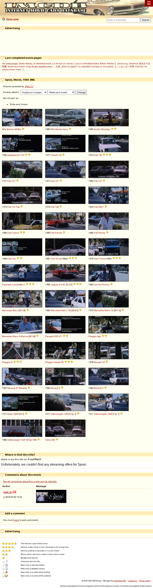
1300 (66, 414)
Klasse (24, 336)
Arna (65, 129)
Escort (59, 258)
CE (112, 310)
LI (24, 284)
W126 (32, 336)
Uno (14, 258)
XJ (60, 284)
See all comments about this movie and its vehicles (30, 481)
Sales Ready (25, 63)
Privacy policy (144, 581)
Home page (12, 19)
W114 (117, 310)
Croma (15, 232)
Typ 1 (73, 414)
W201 (75, 310)
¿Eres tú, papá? (69, 66)
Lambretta (17, 284)
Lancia (97, 284)
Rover (10, 414)
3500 (15, 414)
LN (60, 155)
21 (17, 388)
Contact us (132, 581)
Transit (103, 258)
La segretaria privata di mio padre (95, 66)
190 (69, 310)
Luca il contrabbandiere (86, 63)
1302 (109, 414)
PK (62, 362)
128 (57, 206)
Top (18, 206)
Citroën (54, 155)
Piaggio (92, 336)
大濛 (58, 66)
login (16, 520)
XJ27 (69, 284)
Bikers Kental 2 (108, 63)
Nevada (23, 388)
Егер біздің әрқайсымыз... (40, 66)
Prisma (105, 284)
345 (53, 439)
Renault (98, 362)
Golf (23, 439)
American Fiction (16, 66)
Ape (99, 336)
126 (100, 155)
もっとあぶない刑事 (124, 66)
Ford (53, 258)
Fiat (96, 155)
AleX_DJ (29, 86)
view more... (16, 69)
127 (13, 181)
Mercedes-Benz (10, 310)
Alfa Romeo (8, 129)
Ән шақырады (10, 63)
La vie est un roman (62, 63)
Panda (58, 232)
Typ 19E (32, 439)
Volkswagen (57, 414)
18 (103, 362)
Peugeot (49, 336)
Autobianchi (13, 155)
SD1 (21, 414)
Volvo (48, 439)
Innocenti (7, 284)
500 (100, 206)
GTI (60, 336)
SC (63, 284)
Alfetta (17, 129)
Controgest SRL (119, 581)
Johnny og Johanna (127, 63)
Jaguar (54, 284)
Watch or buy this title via (14, 459)
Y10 (22, 155)
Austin (97, 129)
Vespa (57, 362)
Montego (105, 129)
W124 (22, 310)
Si (12, 362)
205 (56, 336)
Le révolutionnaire (42, 63)
